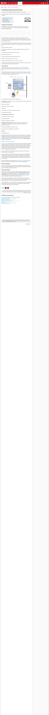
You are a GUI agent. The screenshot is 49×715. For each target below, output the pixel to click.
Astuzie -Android (13, 203)
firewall (18, 160)
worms (7, 141)
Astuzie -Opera (13, 199)
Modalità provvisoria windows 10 (7, 200)
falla (15, 26)
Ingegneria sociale (5, 143)
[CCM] (3, 3)
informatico (23, 26)
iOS (16, 5)
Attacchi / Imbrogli (14, 7)
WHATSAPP (27, 5)
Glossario (5, 7)
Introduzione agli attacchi (7, 18)
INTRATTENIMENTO (9, 5)
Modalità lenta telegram (6, 198)
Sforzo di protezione (6, 20)
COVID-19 (2, 5)
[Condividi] (6, 188)
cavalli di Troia (11, 141)
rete (24, 62)
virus (27, 38)
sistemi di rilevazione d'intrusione (24, 160)
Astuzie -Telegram (13, 198)
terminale (19, 173)
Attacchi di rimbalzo (6, 21)
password (17, 145)
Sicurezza (9, 7)
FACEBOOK (33, 5)
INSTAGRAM (23, 5)
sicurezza (16, 74)
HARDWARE (37, 5)
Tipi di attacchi (5, 19)
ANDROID (14, 5)
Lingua (47, 0)
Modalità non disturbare (6, 203)
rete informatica (17, 14)
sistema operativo (23, 68)
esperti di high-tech (20, 190)
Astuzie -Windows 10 (16, 200)
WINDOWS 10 (19, 5)
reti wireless (11, 182)
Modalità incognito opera (6, 199)
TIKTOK (30, 5)
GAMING (5, 5)
